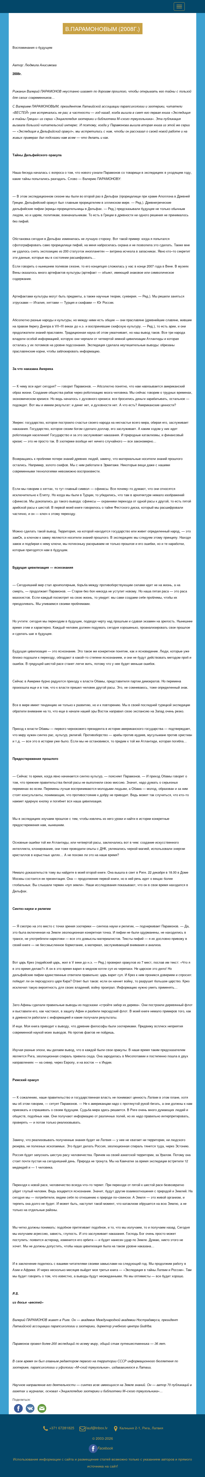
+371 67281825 (61, 1427)
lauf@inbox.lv (97, 1427)
